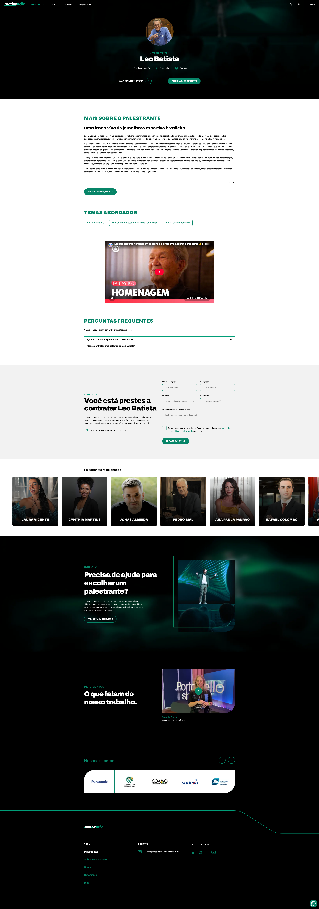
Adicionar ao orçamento (184, 81)
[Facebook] (207, 852)
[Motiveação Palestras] (14, 4)
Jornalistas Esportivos (177, 223)
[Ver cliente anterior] (222, 761)
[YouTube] (213, 852)
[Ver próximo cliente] (231, 761)
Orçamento (85, 5)
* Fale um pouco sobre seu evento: (176, 409)
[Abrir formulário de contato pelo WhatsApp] (313, 903)
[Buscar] (291, 5)
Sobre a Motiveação (95, 859)
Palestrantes (37, 5)
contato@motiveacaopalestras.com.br (161, 852)
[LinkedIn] (193, 852)
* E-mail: (165, 396)
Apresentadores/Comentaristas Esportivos (135, 223)
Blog (86, 882)
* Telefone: (204, 396)
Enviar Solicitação (175, 441)
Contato (68, 5)
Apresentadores (95, 223)
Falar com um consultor (100, 619)
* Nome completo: (169, 382)
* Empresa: (205, 382)
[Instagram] (200, 852)
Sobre (54, 5)
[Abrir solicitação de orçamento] (299, 5)
